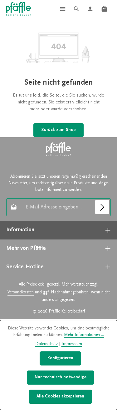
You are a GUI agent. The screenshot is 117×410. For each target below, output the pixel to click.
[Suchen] (76, 9)
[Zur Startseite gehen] (18, 9)
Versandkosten (20, 292)
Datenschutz (46, 344)
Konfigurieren (60, 358)
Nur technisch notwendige (60, 377)
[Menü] (62, 9)
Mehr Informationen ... (84, 335)
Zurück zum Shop (58, 130)
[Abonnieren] (102, 207)
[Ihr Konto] (90, 9)
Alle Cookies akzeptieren (60, 396)
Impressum (71, 344)
